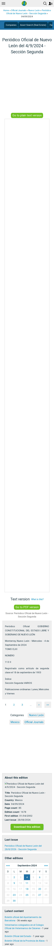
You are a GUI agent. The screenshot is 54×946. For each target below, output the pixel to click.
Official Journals (18, 10)
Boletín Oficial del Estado (18, 936)
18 (27, 889)
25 (27, 895)
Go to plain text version (27, 115)
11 (27, 883)
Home (6, 10)
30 (14, 900)
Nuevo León (34, 10)
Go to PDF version (27, 607)
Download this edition (27, 826)
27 (39, 895)
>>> (46, 865)
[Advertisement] (27, 84)
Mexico (15, 722)
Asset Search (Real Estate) (33, 25)
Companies (11, 25)
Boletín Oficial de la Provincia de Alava (24, 940)
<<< (8, 865)
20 (39, 889)
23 (14, 895)
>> (48, 704)
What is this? (37, 599)
